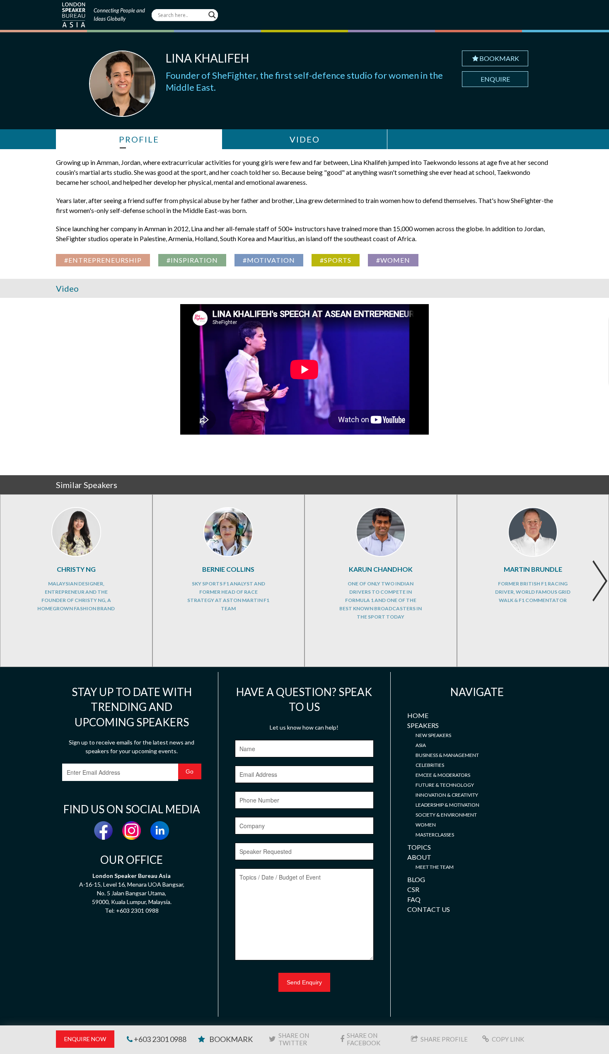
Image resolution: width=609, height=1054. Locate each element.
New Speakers (433, 735)
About (419, 857)
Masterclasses (435, 835)
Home (417, 715)
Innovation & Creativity (447, 795)
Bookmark (499, 58)
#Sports (335, 260)
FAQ (413, 899)
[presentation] (599, 581)
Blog (416, 879)
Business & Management (447, 755)
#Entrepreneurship (103, 260)
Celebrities (430, 765)
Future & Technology (445, 785)
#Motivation (269, 260)
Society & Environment (446, 815)
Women (426, 825)
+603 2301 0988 (159, 1039)
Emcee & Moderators (443, 775)
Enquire (495, 79)
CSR (413, 889)
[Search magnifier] (212, 15)
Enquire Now (85, 1038)
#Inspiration (192, 260)
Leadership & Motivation (447, 805)
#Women (393, 260)
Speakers (423, 725)
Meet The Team (435, 867)
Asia (421, 745)
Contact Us (428, 909)
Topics (419, 847)
